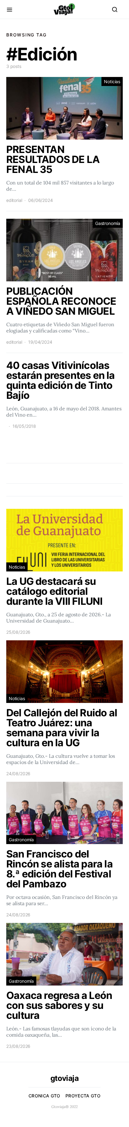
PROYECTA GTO (83, 1095)
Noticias (112, 81)
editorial (14, 200)
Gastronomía (107, 223)
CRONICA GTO (44, 1095)
